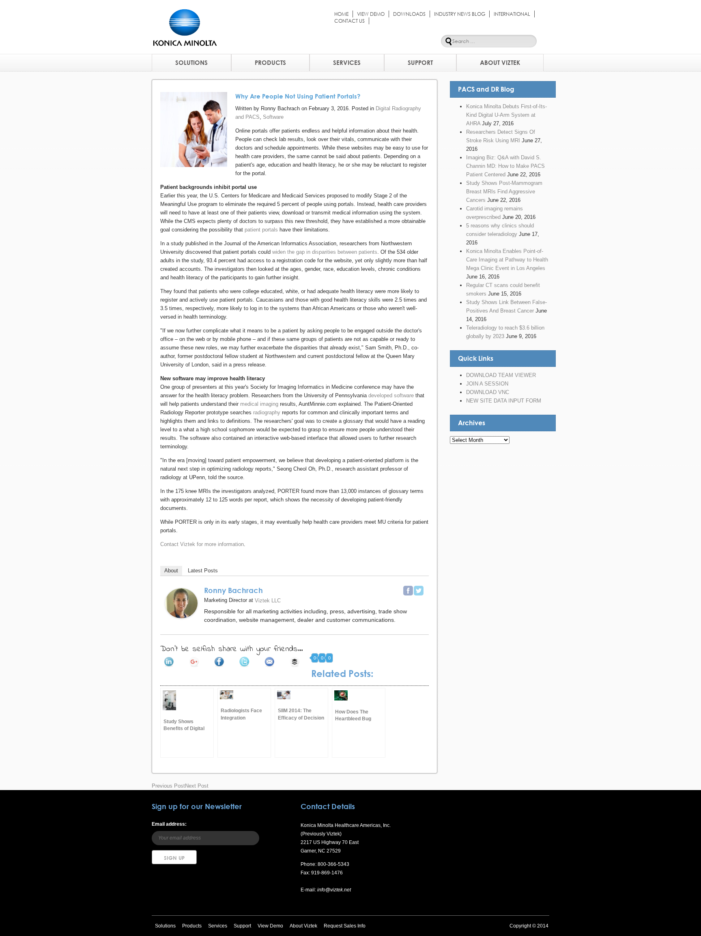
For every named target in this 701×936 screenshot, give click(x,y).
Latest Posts (203, 571)
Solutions (191, 62)
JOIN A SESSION (487, 384)
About (171, 571)
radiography (266, 412)
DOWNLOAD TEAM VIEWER (501, 375)
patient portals (261, 230)
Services (347, 62)
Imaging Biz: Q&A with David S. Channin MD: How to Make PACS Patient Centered (505, 166)
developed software (391, 395)
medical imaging (259, 404)
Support (420, 62)
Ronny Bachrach (233, 590)
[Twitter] (419, 590)
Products (270, 62)
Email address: (169, 824)
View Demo (371, 14)
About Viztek (500, 62)
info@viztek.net (333, 890)
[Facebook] (408, 590)
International (512, 14)
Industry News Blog (459, 14)
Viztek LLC (268, 601)
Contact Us (349, 21)
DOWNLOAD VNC (487, 392)
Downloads (409, 14)
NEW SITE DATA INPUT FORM (503, 401)
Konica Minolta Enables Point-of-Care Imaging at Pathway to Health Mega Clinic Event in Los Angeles (507, 259)
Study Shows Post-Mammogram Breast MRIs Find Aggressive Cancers (504, 191)
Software (273, 117)
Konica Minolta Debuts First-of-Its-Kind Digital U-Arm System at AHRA (506, 114)
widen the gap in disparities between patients (324, 252)
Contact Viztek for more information (202, 544)
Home (341, 14)
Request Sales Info (345, 926)
